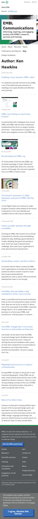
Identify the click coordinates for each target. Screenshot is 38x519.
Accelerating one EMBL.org (13, 156)
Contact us (26, 453)
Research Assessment (24, 482)
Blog (24, 51)
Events (24, 457)
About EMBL (5, 7)
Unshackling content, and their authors (18, 261)
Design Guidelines (8, 55)
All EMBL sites (12, 11)
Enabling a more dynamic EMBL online (18, 77)
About (10, 47)
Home (3, 47)
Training (4, 462)
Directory (27, 2)
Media (25, 47)
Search (34, 2)
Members (17, 47)
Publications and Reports (11, 51)
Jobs (24, 462)
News (24, 466)
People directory (28, 471)
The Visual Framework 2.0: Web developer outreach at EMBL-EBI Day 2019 (17, 198)
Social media (27, 475)
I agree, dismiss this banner (18, 512)
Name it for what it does (11, 400)
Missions (4, 449)
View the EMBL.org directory (12, 444)
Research (5, 453)
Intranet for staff (9, 484)
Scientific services (8, 457)
